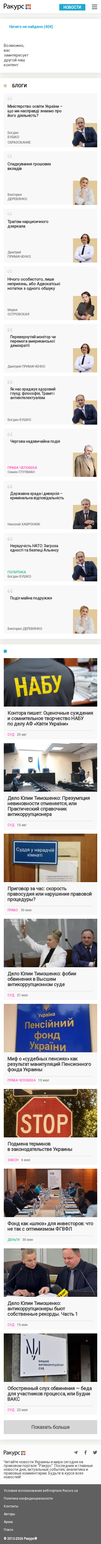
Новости (72, 7)
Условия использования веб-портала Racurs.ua (41, 1491)
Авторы (9, 1514)
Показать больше (50, 1427)
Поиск (8, 1530)
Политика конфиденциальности (28, 1498)
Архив (8, 1522)
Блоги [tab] (19, 86)
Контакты (11, 1506)
